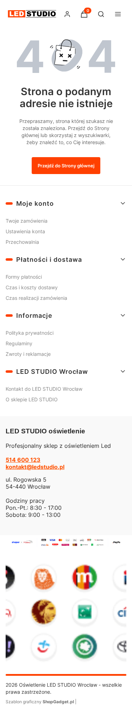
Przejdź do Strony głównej (66, 165)
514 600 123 (23, 459)
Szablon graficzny (40, 701)
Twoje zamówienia (27, 221)
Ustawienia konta (25, 231)
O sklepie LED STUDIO (32, 399)
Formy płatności (24, 277)
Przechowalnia (22, 242)
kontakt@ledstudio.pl (35, 466)
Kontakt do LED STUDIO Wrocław (44, 389)
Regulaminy (19, 343)
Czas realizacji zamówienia (36, 298)
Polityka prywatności (30, 333)
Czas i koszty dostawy (32, 287)
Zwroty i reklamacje (28, 354)
